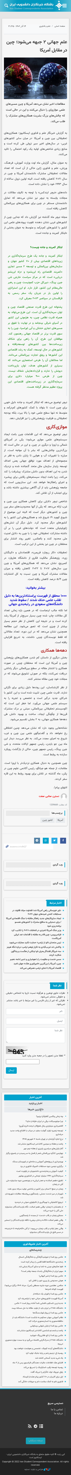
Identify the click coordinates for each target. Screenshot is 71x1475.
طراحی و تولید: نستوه (34, 1469)
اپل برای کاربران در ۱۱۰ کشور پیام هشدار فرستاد (43, 1376)
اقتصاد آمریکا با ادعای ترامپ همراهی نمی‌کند (40, 968)
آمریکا (60, 820)
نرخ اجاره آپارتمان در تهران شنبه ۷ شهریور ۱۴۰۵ (42, 1139)
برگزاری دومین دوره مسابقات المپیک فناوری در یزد (41, 1166)
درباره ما (58, 1413)
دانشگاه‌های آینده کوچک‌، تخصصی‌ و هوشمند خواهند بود (38, 1348)
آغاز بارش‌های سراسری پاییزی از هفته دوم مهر (43, 1148)
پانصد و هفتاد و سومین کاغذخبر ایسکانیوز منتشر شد (40, 1144)
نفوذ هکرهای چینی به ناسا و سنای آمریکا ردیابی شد (41, 1266)
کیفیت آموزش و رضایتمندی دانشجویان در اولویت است (39, 1171)
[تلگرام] (35, 1426)
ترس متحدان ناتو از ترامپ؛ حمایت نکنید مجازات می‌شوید (35, 942)
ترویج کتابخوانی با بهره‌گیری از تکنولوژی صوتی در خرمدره (39, 1202)
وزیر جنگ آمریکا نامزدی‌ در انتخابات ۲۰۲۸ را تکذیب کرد (36, 930)
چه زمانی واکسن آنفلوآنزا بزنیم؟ (49, 1116)
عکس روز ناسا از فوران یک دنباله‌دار (48, 1294)
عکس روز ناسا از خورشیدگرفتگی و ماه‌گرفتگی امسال (41, 1257)
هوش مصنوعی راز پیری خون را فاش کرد (46, 1280)
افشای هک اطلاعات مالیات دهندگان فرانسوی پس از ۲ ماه (38, 1362)
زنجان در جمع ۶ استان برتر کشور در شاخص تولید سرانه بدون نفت (35, 1189)
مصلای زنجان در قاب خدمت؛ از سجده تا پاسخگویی (41, 1215)
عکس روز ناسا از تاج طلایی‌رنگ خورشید (46, 1335)
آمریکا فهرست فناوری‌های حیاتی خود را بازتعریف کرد (40, 1298)
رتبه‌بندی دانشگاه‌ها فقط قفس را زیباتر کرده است (42, 1262)
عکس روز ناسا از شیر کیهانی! (51, 1276)
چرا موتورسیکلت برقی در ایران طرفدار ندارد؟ (44, 1121)
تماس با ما (57, 1410)
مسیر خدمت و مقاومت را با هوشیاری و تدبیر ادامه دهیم (35, 959)
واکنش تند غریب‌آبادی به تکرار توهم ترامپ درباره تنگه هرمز (34, 947)
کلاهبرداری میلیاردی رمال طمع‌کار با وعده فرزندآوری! (41, 1126)
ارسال (11, 1070)
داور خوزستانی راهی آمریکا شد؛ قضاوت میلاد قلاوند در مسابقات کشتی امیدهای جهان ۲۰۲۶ (36, 912)
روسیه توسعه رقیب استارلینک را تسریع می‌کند (43, 1367)
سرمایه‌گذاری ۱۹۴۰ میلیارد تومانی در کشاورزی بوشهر (41, 1176)
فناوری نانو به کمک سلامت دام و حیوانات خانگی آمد (40, 1381)
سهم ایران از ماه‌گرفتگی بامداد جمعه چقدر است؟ (42, 1271)
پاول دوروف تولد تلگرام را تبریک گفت (47, 1372)
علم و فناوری (44, 26)
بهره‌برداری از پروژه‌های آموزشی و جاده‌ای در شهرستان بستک (37, 1161)
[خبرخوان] (29, 1426)
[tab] (35, 1097)
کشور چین (47, 820)
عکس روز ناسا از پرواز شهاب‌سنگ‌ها (48, 1313)
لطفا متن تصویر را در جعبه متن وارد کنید (43, 1056)
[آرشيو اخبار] (41, 1426)
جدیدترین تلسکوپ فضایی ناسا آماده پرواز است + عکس (38, 1303)
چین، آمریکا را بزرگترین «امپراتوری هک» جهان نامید (37, 963)
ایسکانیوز (25, 133)
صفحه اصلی (59, 26)
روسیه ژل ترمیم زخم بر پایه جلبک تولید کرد (44, 1353)
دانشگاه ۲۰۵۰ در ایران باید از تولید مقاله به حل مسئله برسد (37, 1308)
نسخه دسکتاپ (35, 1441)
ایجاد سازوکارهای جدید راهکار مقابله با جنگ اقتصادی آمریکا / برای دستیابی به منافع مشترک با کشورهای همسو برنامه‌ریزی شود (33, 922)
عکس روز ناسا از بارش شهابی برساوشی (46, 1326)
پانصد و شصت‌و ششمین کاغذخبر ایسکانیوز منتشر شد (40, 1330)
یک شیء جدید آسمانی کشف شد (49, 1358)
